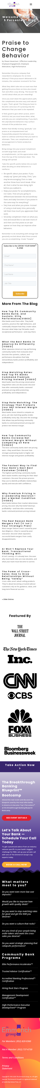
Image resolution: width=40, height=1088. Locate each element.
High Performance (18, 66)
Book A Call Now (16, 864)
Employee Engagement (11, 64)
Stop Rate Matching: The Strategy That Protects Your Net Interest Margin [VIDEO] (20, 406)
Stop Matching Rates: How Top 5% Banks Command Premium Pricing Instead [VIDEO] (19, 376)
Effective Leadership (28, 61)
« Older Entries (8, 599)
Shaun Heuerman (11, 61)
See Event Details (16, 817)
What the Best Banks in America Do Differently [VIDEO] (18, 344)
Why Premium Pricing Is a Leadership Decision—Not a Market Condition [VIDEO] (19, 497)
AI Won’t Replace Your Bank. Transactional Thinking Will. (18, 551)
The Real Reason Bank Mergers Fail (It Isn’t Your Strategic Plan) (17, 523)
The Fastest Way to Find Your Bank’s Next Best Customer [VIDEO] (19, 468)
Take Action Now (20, 765)
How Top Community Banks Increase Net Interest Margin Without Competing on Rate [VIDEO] (19, 440)
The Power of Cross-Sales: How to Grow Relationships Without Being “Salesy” (18, 575)
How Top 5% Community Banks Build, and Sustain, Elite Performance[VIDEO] (19, 315)
